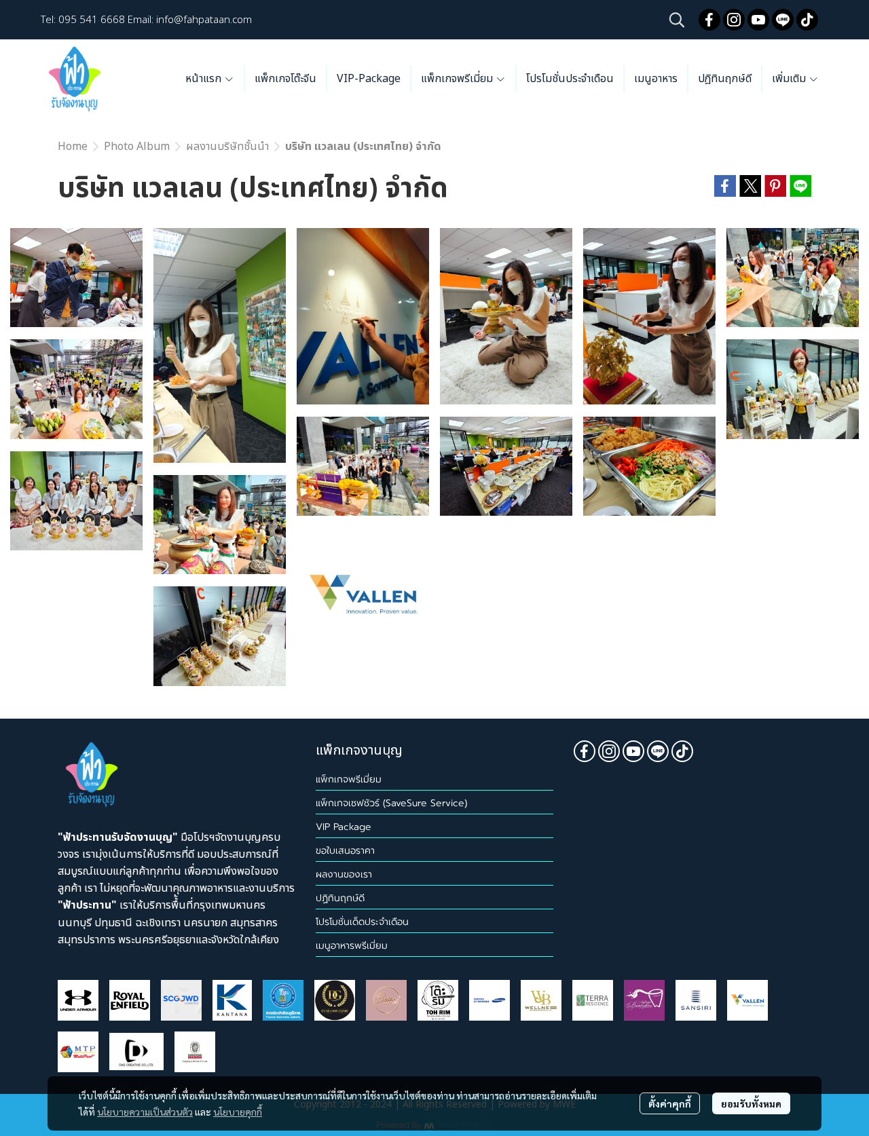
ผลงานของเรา (344, 874)
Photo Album (137, 146)
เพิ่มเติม (790, 79)
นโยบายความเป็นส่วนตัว (145, 1111)
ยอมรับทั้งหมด (751, 1103)
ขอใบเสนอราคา (345, 851)
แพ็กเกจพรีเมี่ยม (349, 779)
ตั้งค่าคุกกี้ (669, 1103)
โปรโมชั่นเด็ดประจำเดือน (362, 922)
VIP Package (343, 827)
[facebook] (709, 20)
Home (73, 146)
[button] (676, 19)
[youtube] (758, 20)
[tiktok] (807, 20)
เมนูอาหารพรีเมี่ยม (352, 946)
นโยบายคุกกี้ (237, 1111)
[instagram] (734, 20)
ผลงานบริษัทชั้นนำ (227, 146)
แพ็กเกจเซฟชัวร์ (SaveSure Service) (391, 803)
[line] (783, 20)
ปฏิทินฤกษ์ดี (340, 898)
